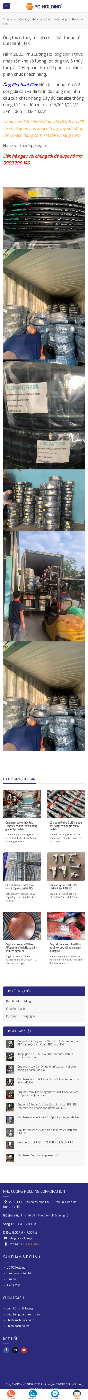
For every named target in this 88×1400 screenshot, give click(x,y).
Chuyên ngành (15, 1009)
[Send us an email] (15, 1350)
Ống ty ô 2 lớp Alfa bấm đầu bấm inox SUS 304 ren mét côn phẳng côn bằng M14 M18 (47, 1106)
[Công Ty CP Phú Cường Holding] (44, 6)
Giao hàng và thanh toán (23, 1314)
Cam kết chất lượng (20, 1308)
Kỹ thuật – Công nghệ (20, 1016)
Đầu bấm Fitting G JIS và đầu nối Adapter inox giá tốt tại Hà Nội (48, 1081)
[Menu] (6, 6)
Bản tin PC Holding (18, 1001)
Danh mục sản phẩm (20, 1273)
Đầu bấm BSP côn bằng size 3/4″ (38, 1155)
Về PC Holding (16, 1268)
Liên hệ (11, 1279)
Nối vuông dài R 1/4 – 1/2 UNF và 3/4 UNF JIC (45, 1142)
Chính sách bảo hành (20, 1320)
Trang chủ (9, 19)
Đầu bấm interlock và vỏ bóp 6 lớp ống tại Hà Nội (48, 1117)
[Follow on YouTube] (24, 1350)
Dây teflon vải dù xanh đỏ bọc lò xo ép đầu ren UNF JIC (47, 1131)
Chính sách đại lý (18, 1326)
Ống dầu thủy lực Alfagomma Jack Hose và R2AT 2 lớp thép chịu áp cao (48, 1093)
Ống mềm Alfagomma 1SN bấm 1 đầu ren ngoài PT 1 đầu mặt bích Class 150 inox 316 (47, 1043)
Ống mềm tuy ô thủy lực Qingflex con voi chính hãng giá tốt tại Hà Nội (47, 1068)
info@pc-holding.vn (21, 1238)
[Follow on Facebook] (6, 1350)
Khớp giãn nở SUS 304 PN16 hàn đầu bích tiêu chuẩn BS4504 (46, 1055)
